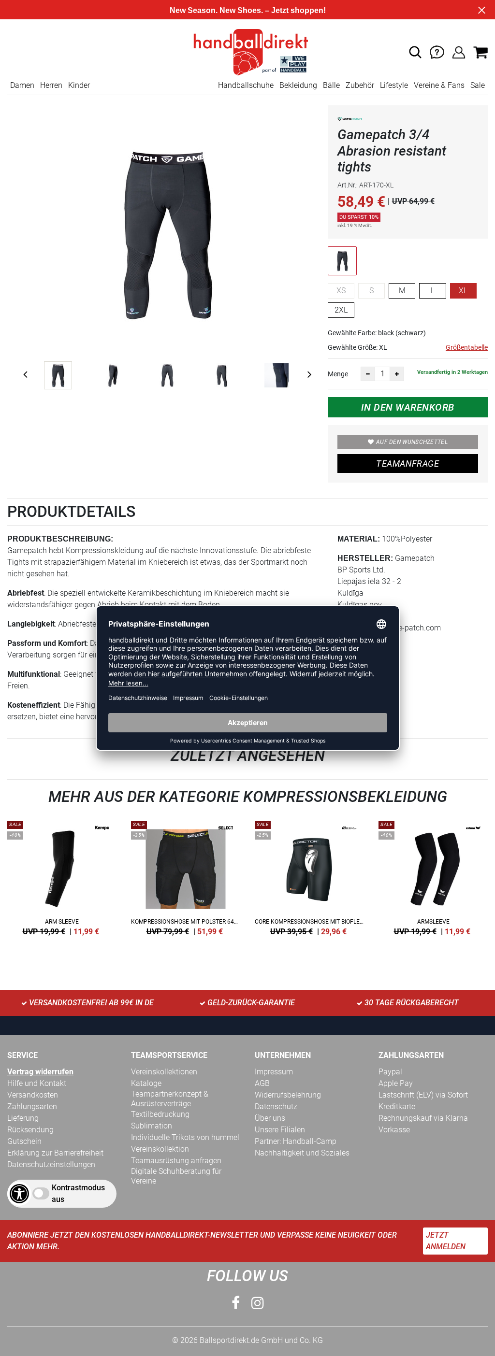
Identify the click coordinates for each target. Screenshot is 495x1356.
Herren (51, 85)
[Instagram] (257, 1303)
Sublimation (151, 1125)
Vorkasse (394, 1129)
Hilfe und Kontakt (36, 1083)
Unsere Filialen (280, 1129)
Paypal (390, 1071)
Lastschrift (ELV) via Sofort (423, 1094)
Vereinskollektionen (164, 1071)
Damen (22, 85)
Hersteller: (365, 558)
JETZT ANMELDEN (446, 1240)
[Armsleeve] (433, 876)
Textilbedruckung (160, 1114)
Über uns (270, 1118)
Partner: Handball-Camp (295, 1141)
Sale (477, 85)
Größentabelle (467, 347)
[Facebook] (236, 1303)
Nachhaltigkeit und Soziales (302, 1152)
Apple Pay (396, 1083)
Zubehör (360, 85)
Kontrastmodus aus (78, 1193)
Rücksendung (30, 1129)
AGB (262, 1083)
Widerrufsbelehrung (288, 1094)
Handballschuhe (246, 85)
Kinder (79, 85)
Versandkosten (32, 1094)
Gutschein (24, 1141)
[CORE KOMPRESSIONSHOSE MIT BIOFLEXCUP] (309, 876)
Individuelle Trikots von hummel (185, 1137)
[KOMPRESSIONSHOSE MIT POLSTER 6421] (185, 876)
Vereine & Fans (439, 85)
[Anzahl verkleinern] (368, 374)
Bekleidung (298, 85)
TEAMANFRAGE (407, 463)
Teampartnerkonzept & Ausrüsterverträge (169, 1098)
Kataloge (146, 1083)
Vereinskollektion (160, 1149)
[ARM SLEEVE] (61, 876)
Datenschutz (276, 1106)
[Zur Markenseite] (349, 120)
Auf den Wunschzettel (412, 442)
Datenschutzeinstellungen (51, 1164)
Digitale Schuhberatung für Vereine (176, 1176)
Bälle (331, 85)
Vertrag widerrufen (40, 1071)
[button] (415, 52)
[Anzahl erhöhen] (397, 374)
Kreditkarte (397, 1106)
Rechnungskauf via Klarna (423, 1118)
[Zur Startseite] (247, 51)
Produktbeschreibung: (60, 539)
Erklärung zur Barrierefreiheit (55, 1152)
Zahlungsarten (32, 1106)
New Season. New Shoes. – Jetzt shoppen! (248, 10)
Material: (358, 539)
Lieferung (23, 1118)
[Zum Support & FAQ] (437, 51)
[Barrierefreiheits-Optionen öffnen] (19, 1194)
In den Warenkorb (407, 407)
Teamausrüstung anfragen (176, 1160)
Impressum (274, 1071)
